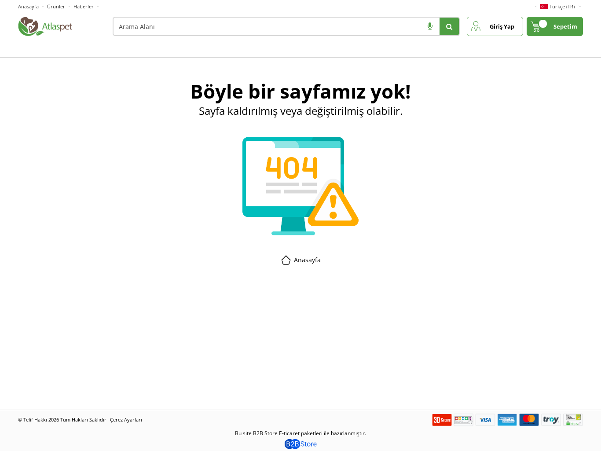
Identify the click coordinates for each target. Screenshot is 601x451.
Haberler (83, 7)
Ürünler (56, 6)
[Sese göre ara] (430, 26)
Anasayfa (28, 6)
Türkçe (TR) (562, 6)
